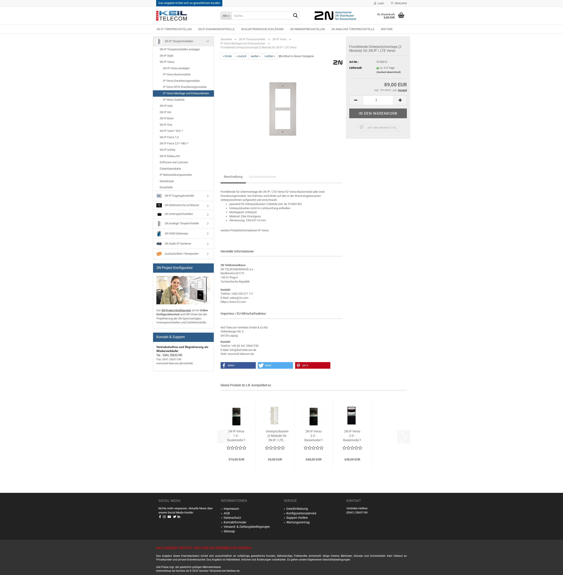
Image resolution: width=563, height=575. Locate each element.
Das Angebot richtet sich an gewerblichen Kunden (189, 3)
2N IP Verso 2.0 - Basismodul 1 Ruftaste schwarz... (313, 436)
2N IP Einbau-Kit (170, 156)
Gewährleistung (297, 508)
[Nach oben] (554, 568)
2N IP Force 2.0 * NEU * (174, 143)
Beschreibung (233, 176)
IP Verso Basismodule (176, 74)
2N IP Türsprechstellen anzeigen (180, 49)
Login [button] (380, 3)
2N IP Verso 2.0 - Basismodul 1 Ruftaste (352, 436)
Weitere (387, 29)
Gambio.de (182, 570)
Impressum (231, 508)
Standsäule (167, 181)
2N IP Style (166, 55)
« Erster (227, 56)
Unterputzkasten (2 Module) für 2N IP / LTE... (277, 436)
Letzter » (270, 56)
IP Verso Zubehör (174, 99)
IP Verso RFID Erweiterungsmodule (185, 87)
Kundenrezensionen (262, 176)
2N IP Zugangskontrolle (216, 29)
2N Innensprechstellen (307, 29)
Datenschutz (232, 517)
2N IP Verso (167, 61)
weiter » (255, 56)
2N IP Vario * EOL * (171, 130)
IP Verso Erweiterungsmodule (181, 80)
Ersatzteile (166, 187)
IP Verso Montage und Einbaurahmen (186, 93)
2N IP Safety (167, 149)
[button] (355, 100)
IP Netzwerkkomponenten (176, 174)
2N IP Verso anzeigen (176, 68)
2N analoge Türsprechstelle (352, 29)
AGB (227, 513)
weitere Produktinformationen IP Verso (245, 230)
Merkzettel (400, 3)
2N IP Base (167, 118)
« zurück (241, 56)
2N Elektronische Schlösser (262, 29)
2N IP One (166, 124)
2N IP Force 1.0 (169, 137)
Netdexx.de (232, 570)
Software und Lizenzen (174, 162)
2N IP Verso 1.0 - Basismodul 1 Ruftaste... (236, 436)
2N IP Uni (165, 112)
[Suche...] (295, 16)
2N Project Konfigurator (176, 310)
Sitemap (229, 531)
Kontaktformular (235, 522)
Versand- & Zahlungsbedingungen (247, 526)
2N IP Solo (166, 105)
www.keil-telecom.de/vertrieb (174, 363)
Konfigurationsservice (301, 513)
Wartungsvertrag (298, 522)
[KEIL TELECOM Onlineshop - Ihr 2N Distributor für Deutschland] (185, 15)
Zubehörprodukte (170, 168)
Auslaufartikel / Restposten (181, 253)
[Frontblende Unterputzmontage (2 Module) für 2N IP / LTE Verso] (281, 109)
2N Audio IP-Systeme (177, 243)
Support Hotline (297, 517)
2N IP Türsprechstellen (174, 29)
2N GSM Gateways (176, 233)
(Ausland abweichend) (389, 72)
